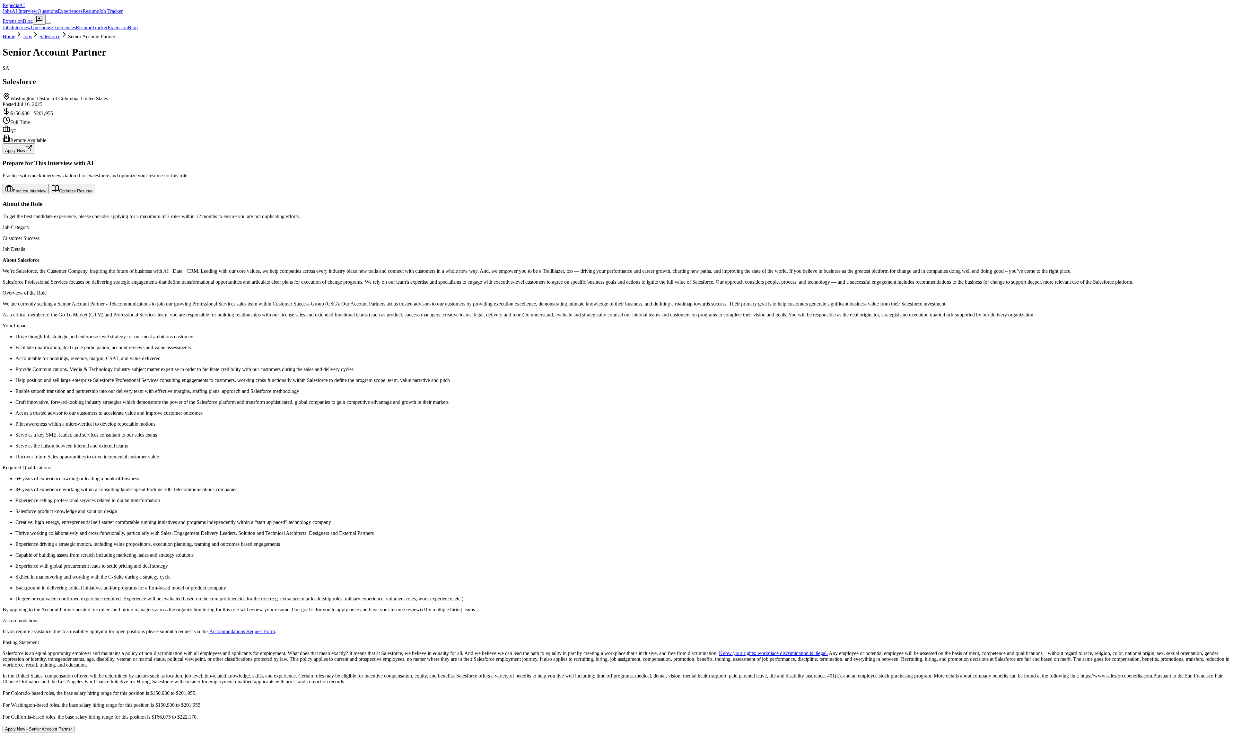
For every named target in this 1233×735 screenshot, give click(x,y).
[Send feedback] (39, 19)
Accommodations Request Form (242, 631)
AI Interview (25, 11)
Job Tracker (111, 11)
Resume (91, 11)
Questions (48, 11)
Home (9, 36)
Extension (13, 21)
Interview (21, 27)
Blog (28, 21)
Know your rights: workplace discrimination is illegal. (773, 653)
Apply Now (15, 150)
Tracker (100, 27)
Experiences (70, 11)
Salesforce (49, 36)
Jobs (7, 11)
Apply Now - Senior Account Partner (38, 729)
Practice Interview (29, 191)
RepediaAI (14, 5)
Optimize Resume (75, 191)
